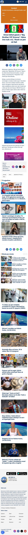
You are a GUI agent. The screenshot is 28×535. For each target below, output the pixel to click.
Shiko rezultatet (14, 20)
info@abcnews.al (12, 479)
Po (4, 13)
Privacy (3, 508)
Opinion (3, 513)
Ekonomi (11, 522)
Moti (20, 519)
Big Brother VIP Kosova (18, 174)
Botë (10, 513)
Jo (4, 15)
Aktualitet (3, 516)
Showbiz (4, 174)
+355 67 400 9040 (12, 480)
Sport (10, 519)
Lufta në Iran (12, 516)
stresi (4, 176)
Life (20, 522)
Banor (10, 174)
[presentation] (24, 254)
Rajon (2, 522)
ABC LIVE (21, 1)
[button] (2, 532)
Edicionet (21, 516)
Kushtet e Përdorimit (10, 508)
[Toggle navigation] (25, 2)
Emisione (21, 513)
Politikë (2, 519)
